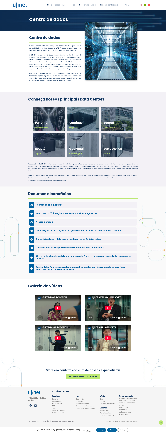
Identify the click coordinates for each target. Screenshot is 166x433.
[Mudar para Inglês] (141, 5)
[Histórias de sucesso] (107, 404)
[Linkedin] (107, 401)
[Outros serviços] (58, 413)
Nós (73, 5)
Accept (101, 430)
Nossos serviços (61, 5)
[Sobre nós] (86, 399)
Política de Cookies (66, 421)
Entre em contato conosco (111, 5)
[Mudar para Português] (145, 5)
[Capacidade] (58, 401)
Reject (112, 430)
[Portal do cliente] (106, 413)
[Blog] (107, 399)
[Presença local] (86, 401)
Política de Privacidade (49, 421)
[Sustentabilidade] (86, 404)
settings (88, 431)
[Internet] (58, 399)
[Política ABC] (129, 407)
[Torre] (58, 408)
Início (49, 5)
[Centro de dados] (58, 410)
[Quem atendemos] (106, 415)
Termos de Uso (33, 421)
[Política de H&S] (129, 412)
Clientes (127, 5)
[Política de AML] (129, 410)
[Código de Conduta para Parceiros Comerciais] (129, 399)
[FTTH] (58, 406)
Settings (122, 430)
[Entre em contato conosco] (86, 406)
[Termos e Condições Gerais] (129, 404)
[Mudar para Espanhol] (149, 5)
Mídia (93, 5)
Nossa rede (84, 5)
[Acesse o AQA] (106, 411)
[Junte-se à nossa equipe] (86, 408)
